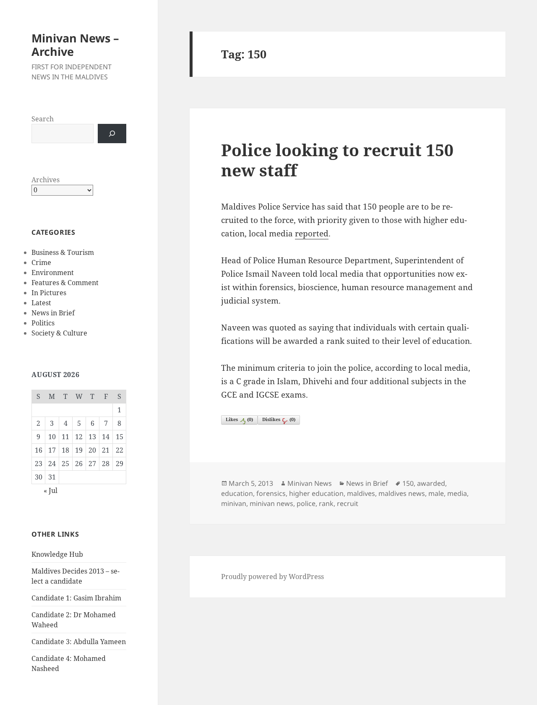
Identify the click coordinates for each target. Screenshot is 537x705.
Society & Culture (59, 333)
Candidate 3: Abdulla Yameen (78, 641)
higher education (316, 493)
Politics (43, 323)
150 (408, 483)
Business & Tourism (62, 252)
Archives (45, 179)
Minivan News (309, 483)
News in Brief (53, 312)
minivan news (271, 503)
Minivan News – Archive (75, 44)
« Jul (50, 490)
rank (326, 503)
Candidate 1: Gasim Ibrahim (76, 598)
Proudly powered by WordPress (272, 576)
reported (311, 233)
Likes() (239, 419)
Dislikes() (278, 419)
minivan (233, 503)
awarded (431, 483)
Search (42, 118)
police (306, 503)
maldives (361, 493)
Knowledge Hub (57, 554)
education (237, 493)
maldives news (401, 493)
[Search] (112, 133)
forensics (271, 493)
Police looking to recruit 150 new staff (337, 160)
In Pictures (48, 292)
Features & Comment (65, 282)
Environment (52, 272)
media (457, 493)
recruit (347, 503)
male (436, 493)
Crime (41, 262)
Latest (41, 302)
